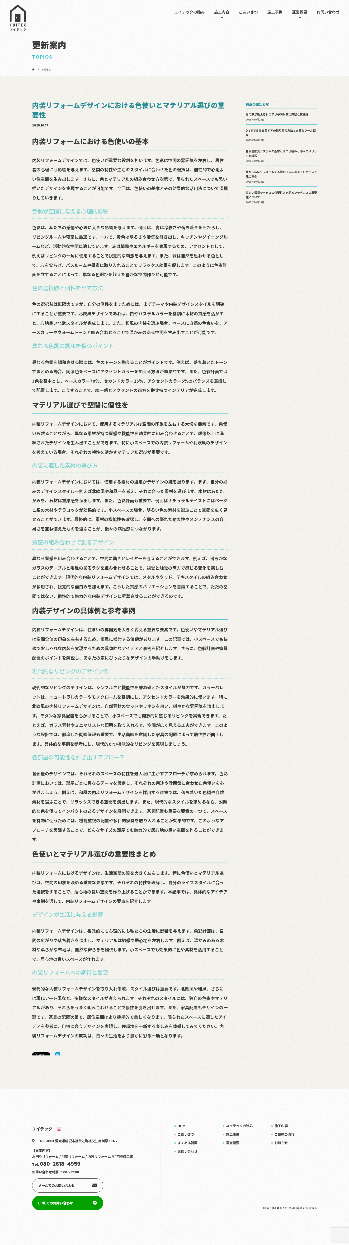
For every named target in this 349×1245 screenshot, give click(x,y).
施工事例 (275, 12)
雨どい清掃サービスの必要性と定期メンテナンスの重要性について (281, 194)
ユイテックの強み (189, 12)
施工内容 (221, 12)
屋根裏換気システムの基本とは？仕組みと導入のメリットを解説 (281, 153)
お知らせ (281, 1142)
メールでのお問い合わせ (56, 1185)
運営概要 (299, 12)
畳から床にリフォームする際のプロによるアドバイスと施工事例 (281, 174)
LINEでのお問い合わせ (55, 1202)
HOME (183, 1125)
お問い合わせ (328, 12)
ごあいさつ (248, 12)
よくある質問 (188, 1142)
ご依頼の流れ (284, 1134)
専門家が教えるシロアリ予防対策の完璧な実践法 (277, 114)
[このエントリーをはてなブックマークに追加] (57, 1054)
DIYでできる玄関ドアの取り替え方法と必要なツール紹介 (281, 132)
